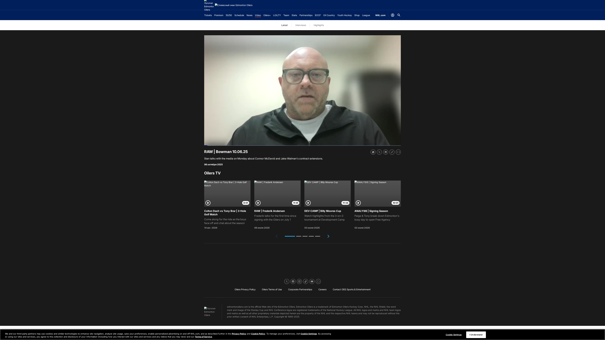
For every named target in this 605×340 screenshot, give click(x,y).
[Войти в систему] (393, 15)
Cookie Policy (258, 333)
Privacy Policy (239, 333)
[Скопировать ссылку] (392, 152)
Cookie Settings (309, 333)
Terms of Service (203, 336)
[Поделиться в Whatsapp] (373, 152)
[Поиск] (399, 15)
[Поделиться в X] (379, 152)
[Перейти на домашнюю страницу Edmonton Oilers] (233, 5)
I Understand (476, 334)
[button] (290, 236)
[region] (302, 334)
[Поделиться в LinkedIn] (385, 152)
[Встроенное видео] (398, 152)
